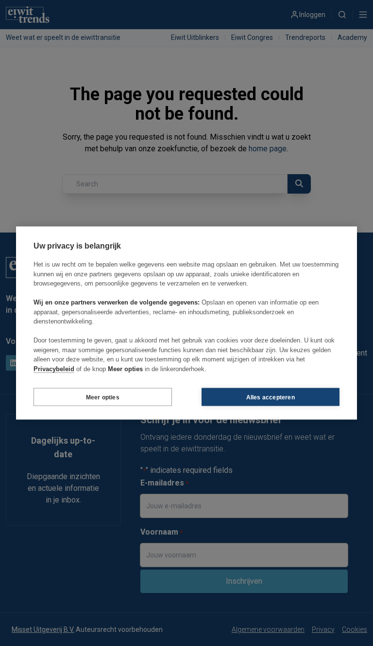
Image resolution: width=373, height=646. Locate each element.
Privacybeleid (54, 368)
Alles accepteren (270, 397)
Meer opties (102, 397)
